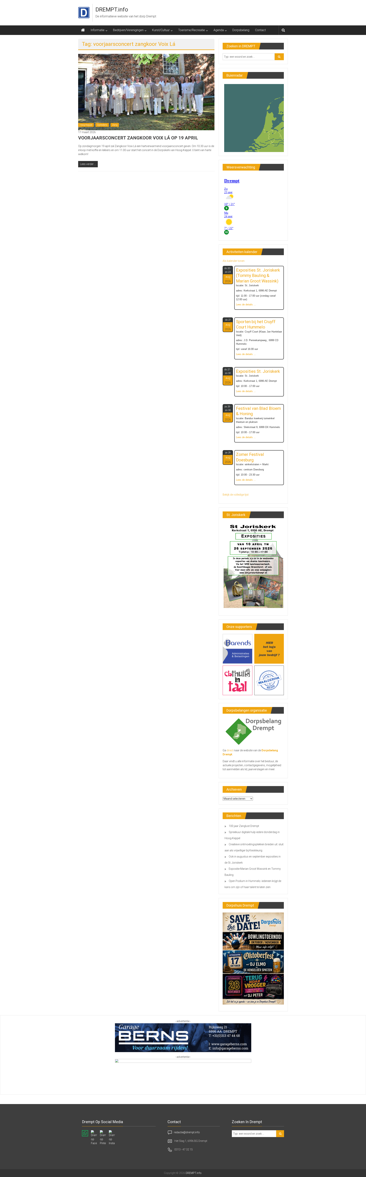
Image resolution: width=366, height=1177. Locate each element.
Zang (114, 125)
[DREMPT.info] (83, 30)
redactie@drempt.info (187, 1132)
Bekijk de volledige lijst (236, 494)
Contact (260, 30)
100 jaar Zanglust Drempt (244, 826)
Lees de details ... (246, 304)
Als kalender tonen (234, 260)
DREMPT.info (112, 9)
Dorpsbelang (240, 30)
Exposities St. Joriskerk (258, 371)
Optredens (102, 125)
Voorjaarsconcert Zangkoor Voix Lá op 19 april (138, 138)
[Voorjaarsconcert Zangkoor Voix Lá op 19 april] (146, 91)
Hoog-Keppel (86, 125)
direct (230, 750)
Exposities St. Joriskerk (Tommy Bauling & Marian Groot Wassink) (258, 275)
